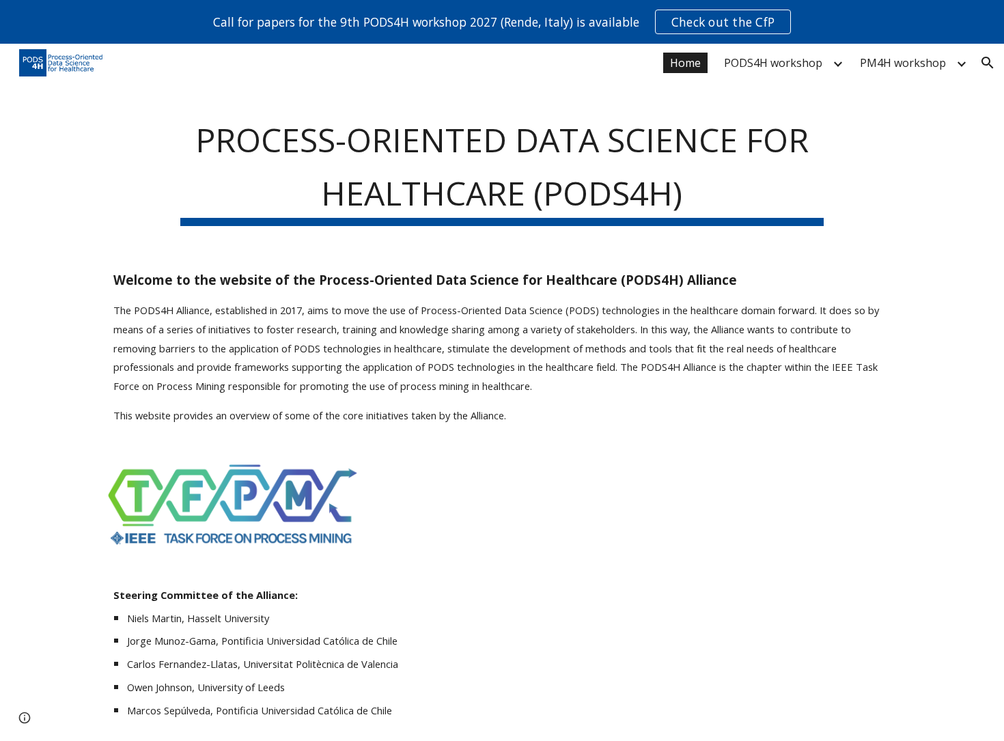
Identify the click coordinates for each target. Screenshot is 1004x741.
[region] (502, 22)
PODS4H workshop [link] (773, 62)
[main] (501, 166)
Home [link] (685, 62)
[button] (987, 62)
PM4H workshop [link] (903, 62)
